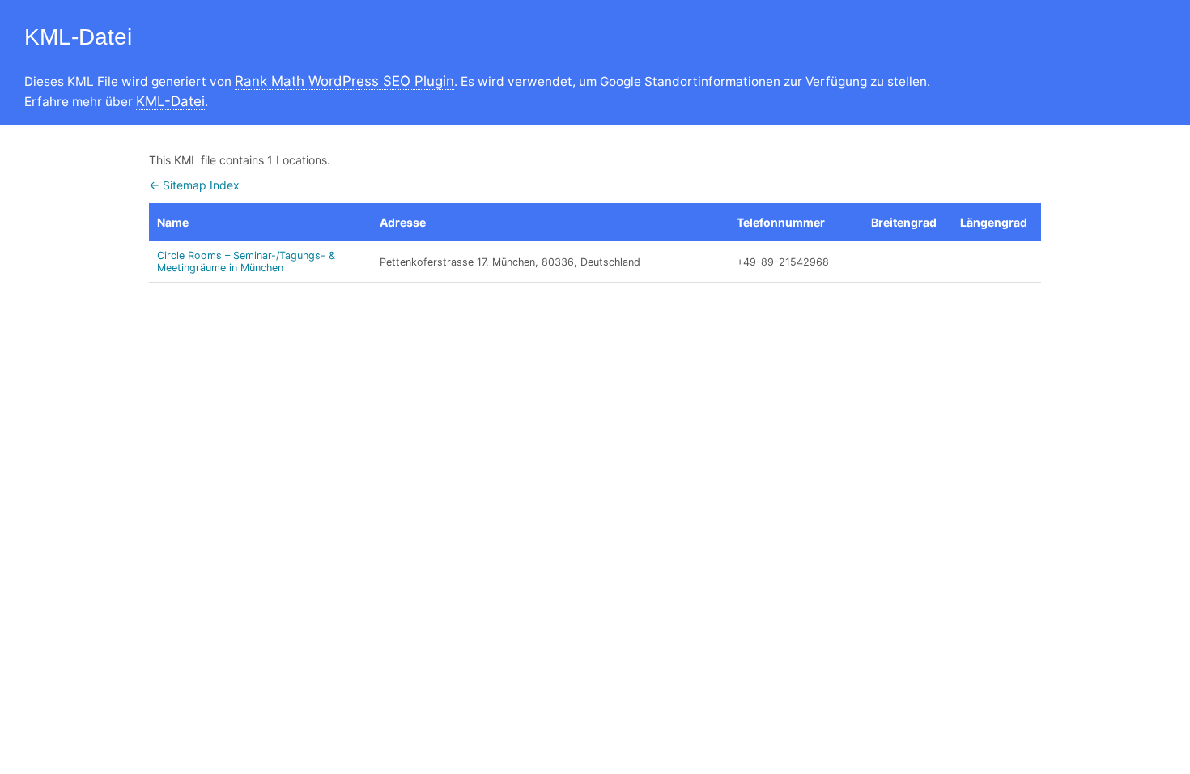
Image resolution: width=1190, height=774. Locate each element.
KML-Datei (170, 101)
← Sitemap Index (194, 185)
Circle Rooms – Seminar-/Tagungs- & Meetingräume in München (246, 261)
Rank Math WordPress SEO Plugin (344, 81)
